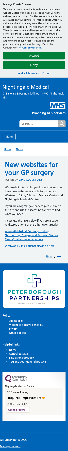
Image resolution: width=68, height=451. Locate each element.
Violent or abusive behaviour (26, 324)
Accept (34, 55)
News (19, 149)
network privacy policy (30, 47)
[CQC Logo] (16, 381)
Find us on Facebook (21, 357)
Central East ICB (18, 353)
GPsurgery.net (8, 439)
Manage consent (10, 446)
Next (49, 256)
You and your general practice (27, 361)
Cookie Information (28, 73)
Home (7, 149)
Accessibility (16, 320)
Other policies (17, 332)
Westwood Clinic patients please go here (29, 246)
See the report (16, 409)
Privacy (46, 73)
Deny (34, 65)
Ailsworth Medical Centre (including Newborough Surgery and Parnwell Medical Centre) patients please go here (31, 235)
